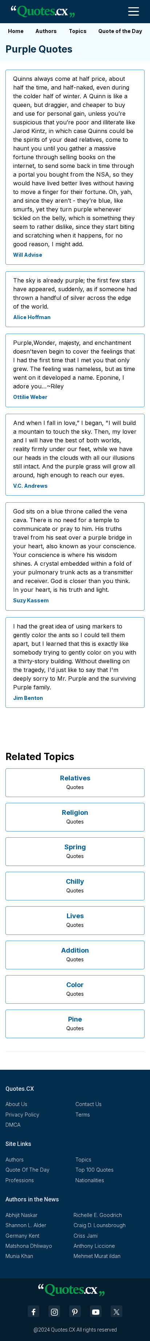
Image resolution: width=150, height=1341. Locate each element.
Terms (82, 1114)
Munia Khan (19, 1256)
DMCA (12, 1125)
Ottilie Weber (30, 397)
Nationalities (89, 1180)
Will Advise (27, 255)
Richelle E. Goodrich (98, 1215)
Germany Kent (22, 1236)
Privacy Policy (22, 1114)
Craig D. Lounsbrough (100, 1225)
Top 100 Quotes (94, 1170)
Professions (19, 1180)
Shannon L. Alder (25, 1225)
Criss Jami (86, 1236)
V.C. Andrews (30, 486)
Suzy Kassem (31, 600)
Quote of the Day (120, 31)
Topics (78, 31)
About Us (16, 1104)
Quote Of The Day (27, 1170)
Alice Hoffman (32, 317)
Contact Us (88, 1104)
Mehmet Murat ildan (97, 1256)
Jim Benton (28, 698)
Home (16, 31)
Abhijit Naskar (21, 1215)
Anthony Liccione (94, 1246)
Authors (46, 31)
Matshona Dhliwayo (28, 1246)
